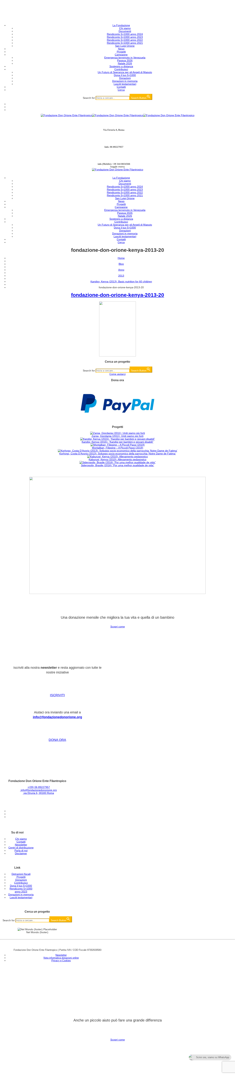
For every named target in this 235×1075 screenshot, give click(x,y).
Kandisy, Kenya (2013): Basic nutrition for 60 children (121, 281)
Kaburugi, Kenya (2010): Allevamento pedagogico (117, 459)
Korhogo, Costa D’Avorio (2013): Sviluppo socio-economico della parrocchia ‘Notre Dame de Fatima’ (117, 453)
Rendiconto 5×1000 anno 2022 (125, 39)
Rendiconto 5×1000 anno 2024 (125, 34)
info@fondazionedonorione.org (57, 717)
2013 (121, 275)
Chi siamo (125, 28)
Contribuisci (121, 69)
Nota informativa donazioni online (61, 957)
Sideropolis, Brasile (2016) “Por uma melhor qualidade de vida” (117, 465)
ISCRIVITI (57, 695)
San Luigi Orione (125, 45)
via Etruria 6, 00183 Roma (38, 792)
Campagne (121, 54)
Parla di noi (21, 850)
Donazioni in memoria (125, 81)
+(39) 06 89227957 (39, 787)
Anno (121, 269)
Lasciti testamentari (125, 83)
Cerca (121, 89)
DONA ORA (57, 740)
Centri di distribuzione (21, 847)
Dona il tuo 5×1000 (125, 75)
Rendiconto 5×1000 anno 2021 (125, 42)
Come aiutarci (117, 374)
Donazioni (125, 78)
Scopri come (117, 626)
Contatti (121, 86)
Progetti (121, 51)
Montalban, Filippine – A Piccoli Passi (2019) (117, 447)
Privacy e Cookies (61, 960)
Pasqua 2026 (125, 60)
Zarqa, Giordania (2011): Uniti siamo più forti (117, 436)
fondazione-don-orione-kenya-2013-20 (117, 295)
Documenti (125, 31)
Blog (121, 263)
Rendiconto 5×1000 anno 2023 (125, 37)
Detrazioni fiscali (21, 873)
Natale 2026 (125, 63)
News (121, 48)
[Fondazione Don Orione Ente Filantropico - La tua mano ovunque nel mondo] (117, 115)
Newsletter (21, 844)
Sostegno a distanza (121, 66)
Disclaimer (21, 853)
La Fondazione (121, 25)
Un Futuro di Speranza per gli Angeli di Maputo (125, 72)
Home (121, 258)
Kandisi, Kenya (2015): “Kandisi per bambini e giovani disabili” (117, 441)
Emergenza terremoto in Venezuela (124, 57)
